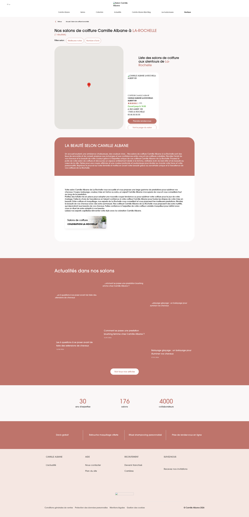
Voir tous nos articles (124, 372)
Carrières (129, 471)
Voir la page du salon (142, 128)
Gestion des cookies (136, 508)
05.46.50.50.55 (134, 115)
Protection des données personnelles (91, 508)
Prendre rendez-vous (142, 121)
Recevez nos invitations (175, 469)
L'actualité (51, 465)
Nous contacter (93, 465)
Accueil (68, 21)
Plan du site (91, 471)
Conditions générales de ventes (59, 508)
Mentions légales (117, 508)
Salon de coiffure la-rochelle (80, 21)
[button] (89, 85)
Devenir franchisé (133, 465)
